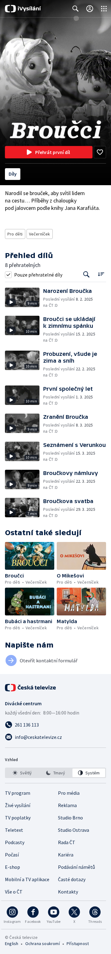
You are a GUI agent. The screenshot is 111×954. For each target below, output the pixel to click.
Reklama (67, 805)
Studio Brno (70, 817)
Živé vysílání (17, 805)
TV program (17, 793)
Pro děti (15, 234)
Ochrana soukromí (42, 943)
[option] (22, 773)
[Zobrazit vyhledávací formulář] (75, 8)
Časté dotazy (71, 879)
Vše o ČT (14, 892)
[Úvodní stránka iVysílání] (23, 8)
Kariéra (65, 855)
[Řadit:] (101, 274)
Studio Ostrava (73, 830)
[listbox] (55, 773)
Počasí (12, 855)
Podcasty (14, 842)
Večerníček (39, 234)
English (11, 943)
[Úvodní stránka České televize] (31, 687)
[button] (24, 298)
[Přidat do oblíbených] (100, 152)
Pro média (69, 793)
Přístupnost (78, 943)
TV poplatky (18, 817)
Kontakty (68, 892)
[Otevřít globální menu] (104, 8)
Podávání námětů (76, 867)
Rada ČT (66, 842)
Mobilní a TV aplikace (27, 879)
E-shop (12, 867)
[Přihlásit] (90, 8)
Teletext (14, 830)
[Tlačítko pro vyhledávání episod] (86, 274)
